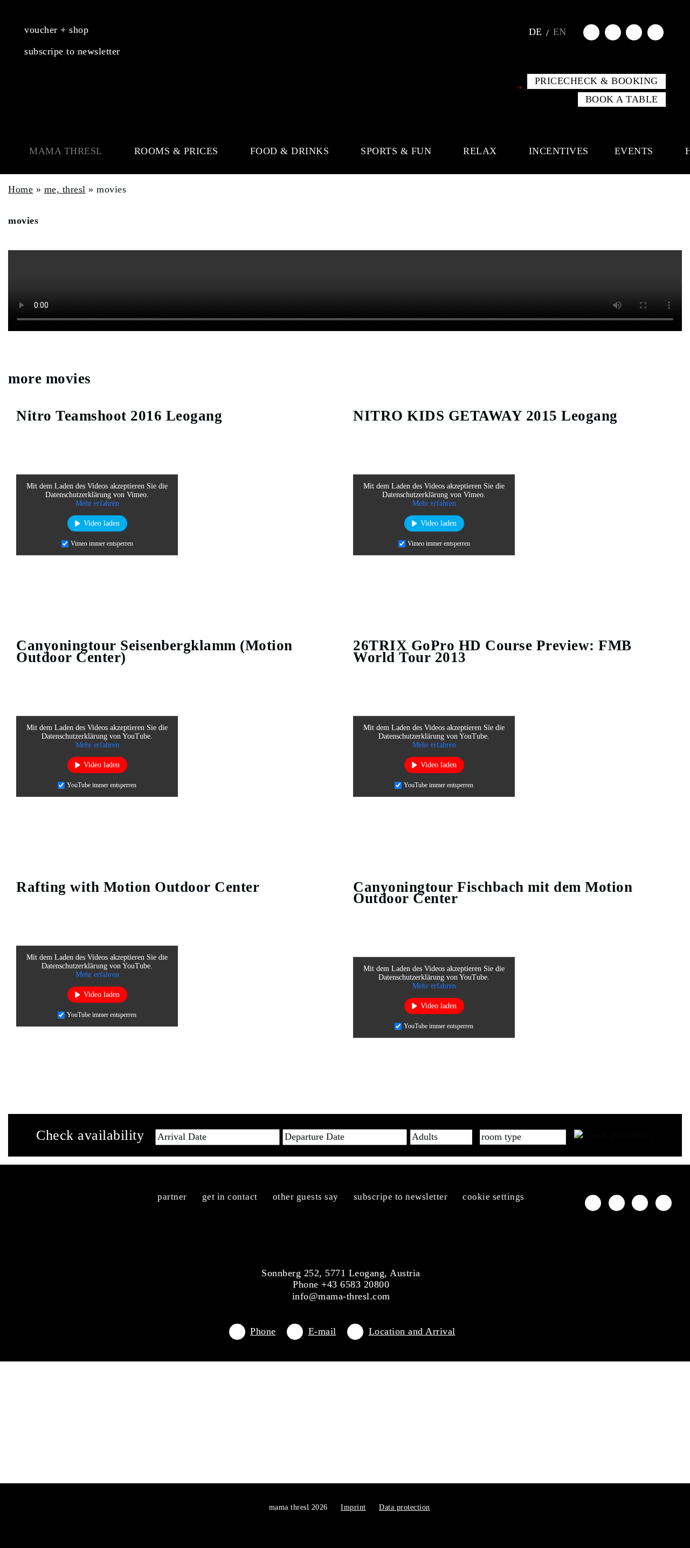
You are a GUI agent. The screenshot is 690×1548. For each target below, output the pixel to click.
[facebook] (591, 31)
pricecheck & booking (596, 80)
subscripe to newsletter (72, 51)
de (535, 31)
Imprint (353, 1507)
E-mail (322, 1331)
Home (20, 189)
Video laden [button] (102, 523)
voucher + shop (56, 29)
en (560, 31)
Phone (263, 1331)
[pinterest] (655, 31)
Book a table (621, 99)
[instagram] (613, 31)
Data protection (404, 1507)
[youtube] (634, 31)
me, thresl (65, 189)
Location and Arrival (412, 1331)
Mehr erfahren (97, 503)
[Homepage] (345, 29)
